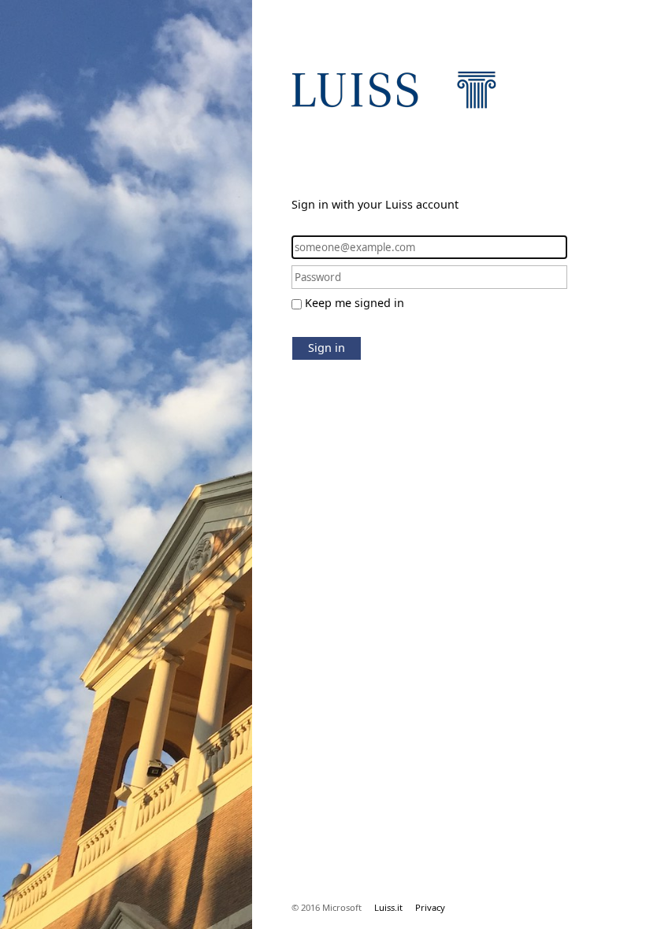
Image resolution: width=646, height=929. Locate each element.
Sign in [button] (326, 347)
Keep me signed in (354, 302)
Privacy (430, 907)
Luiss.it (388, 907)
